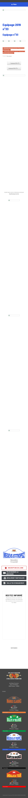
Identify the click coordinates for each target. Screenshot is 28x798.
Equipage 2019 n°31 (14, 63)
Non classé (9, 56)
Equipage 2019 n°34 (14, 68)
